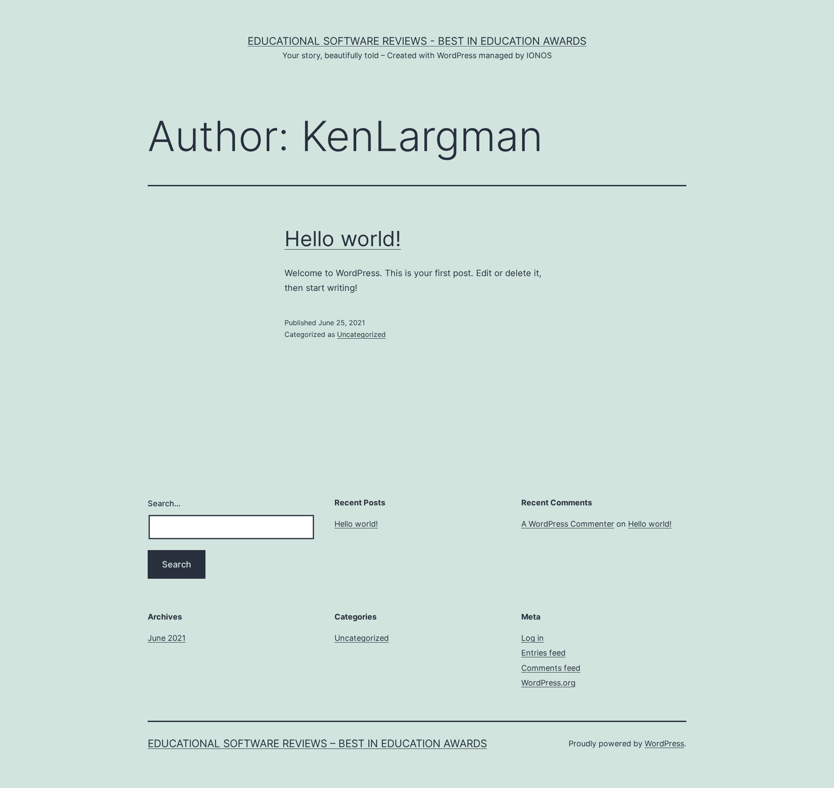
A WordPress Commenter (567, 523)
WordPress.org (548, 682)
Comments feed (550, 668)
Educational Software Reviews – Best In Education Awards (317, 743)
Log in (532, 638)
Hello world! (343, 238)
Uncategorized (361, 334)
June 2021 (166, 638)
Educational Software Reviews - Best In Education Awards (417, 41)
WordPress (664, 743)
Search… (164, 503)
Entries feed (543, 652)
